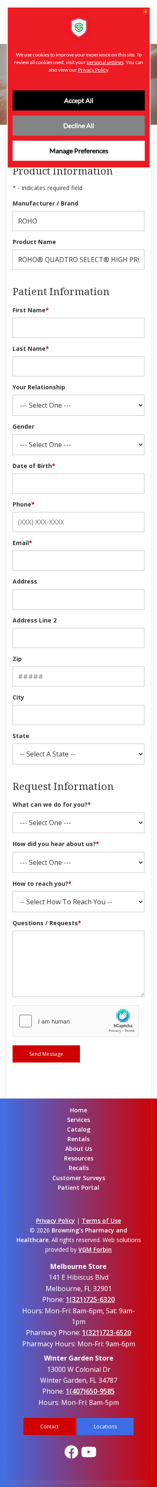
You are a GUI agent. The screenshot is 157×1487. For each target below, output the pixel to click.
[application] (78, 743)
